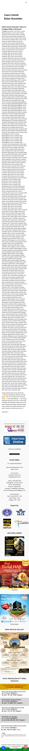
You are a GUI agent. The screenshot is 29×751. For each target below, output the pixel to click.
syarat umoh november (8, 194)
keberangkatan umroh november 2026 (12, 139)
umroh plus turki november (9, 371)
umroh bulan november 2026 (9, 272)
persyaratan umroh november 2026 (11, 183)
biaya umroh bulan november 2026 (14, 77)
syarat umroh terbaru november (10, 201)
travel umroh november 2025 (18, 220)
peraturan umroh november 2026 (14, 164)
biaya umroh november (20, 80)
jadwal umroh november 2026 (10, 124)
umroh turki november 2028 (18, 383)
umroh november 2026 (8, 314)
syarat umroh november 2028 (18, 199)
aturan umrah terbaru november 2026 (12, 38)
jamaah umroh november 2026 (10, 130)
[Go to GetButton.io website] (25, 749)
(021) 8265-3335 (17, 481)
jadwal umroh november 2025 (18, 122)
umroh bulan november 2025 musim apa (12, 270)
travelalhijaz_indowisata (17, 488)
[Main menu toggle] (26, 2)
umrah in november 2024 (14, 231)
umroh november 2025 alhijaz (18, 306)
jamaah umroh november (8, 127)
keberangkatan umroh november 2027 (12, 141)
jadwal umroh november (11, 120)
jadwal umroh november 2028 (18, 125)
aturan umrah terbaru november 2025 (15, 36)
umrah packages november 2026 (13, 262)
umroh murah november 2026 (10, 292)
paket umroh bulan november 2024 (17, 146)
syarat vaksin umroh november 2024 (11, 211)
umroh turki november (16, 378)
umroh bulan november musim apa (11, 280)
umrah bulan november (8, 225)
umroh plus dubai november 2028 (14, 356)
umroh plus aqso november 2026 (13, 346)
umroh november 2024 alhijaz (10, 297)
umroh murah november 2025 (18, 290)
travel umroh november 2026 (9, 221)
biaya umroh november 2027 (9, 85)
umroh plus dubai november (18, 349)
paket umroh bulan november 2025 (11, 147)
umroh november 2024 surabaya (13, 304)
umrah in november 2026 (17, 233)
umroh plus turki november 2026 (13, 375)
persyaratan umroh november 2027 (11, 184)
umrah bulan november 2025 (12, 226)
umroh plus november (16, 364)
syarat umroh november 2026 (9, 198)
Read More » (5, 412)
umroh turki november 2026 (12, 381)
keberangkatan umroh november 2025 (12, 137)
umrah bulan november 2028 (12, 230)
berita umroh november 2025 (12, 68)
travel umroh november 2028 (18, 223)
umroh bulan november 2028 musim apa (12, 279)
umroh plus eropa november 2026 (14, 361)
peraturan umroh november (9, 161)
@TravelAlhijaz (17, 484)
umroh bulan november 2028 (16, 277)
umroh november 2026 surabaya (16, 321)
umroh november (6, 295)
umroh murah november (11, 289)
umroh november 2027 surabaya (16, 329)
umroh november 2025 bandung (10, 307)
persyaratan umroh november (18, 178)
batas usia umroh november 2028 (14, 65)
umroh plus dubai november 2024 (11, 351)
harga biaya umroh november (9, 88)
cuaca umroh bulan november (18, 87)
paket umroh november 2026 (12, 156)
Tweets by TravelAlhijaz (14, 449)
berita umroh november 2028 (12, 71)
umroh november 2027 (8, 322)
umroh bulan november (17, 265)
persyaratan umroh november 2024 (11, 179)
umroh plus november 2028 (18, 370)
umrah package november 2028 (13, 257)
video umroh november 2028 (12, 390)
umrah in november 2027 (8, 235)
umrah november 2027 (14, 245)
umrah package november (20, 250)
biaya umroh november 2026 (18, 83)
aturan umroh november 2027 (19, 46)
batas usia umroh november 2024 (11, 60)
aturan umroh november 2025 (10, 45)
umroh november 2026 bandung (14, 316)
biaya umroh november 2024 (9, 82)
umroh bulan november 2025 (18, 269)
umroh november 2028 (8, 331)
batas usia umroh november (18, 58)
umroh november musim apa (13, 341)
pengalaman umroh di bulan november (15, 159)
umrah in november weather (12, 237)
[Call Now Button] (3, 748)
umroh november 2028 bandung (14, 333)
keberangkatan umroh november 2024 (12, 136)
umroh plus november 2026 (12, 368)
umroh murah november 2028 (18, 294)
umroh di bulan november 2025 (13, 284)
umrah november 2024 (14, 238)
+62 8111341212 (18, 483)
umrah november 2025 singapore (14, 242)
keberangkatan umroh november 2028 (12, 142)
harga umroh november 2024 (15, 97)
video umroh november (8, 385)
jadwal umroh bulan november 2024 (11, 114)
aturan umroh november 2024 (16, 43)
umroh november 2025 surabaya (16, 312)
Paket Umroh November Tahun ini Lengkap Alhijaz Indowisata (14, 28)
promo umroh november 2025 (13, 189)
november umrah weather (8, 144)
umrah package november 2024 (10, 252)
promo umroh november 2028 (19, 193)
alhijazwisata (17, 486)
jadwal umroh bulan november (19, 112)
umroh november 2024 (17, 295)
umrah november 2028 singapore (14, 248)
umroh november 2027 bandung (14, 324)
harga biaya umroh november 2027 (14, 93)
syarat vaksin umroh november (19, 210)
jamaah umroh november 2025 (19, 129)
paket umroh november (17, 152)
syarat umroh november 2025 (18, 196)
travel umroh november (11, 218)
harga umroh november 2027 (12, 100)
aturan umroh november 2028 (10, 48)
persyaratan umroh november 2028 (11, 186)
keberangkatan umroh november (10, 134)
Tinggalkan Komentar (7, 31)
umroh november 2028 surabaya (16, 338)
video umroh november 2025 (12, 386)
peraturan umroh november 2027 (10, 166)
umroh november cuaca (8, 339)
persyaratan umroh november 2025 (11, 181)
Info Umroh (17, 31)
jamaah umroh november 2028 (19, 132)
